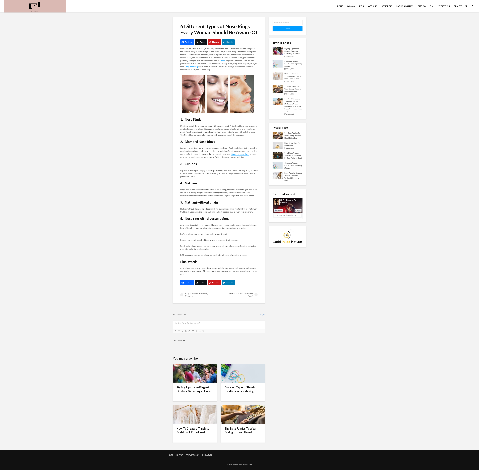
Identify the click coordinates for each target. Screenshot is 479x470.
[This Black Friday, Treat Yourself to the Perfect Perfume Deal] (278, 155)
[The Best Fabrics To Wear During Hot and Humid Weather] (243, 414)
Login (262, 315)
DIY (431, 6)
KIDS (361, 6)
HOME (340, 6)
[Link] (203, 331)
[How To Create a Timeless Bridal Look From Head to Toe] (195, 414)
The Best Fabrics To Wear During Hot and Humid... (241, 430)
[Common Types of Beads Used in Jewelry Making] (243, 373)
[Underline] (182, 331)
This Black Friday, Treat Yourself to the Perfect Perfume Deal (293, 155)
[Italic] (179, 331)
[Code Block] (200, 331)
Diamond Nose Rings (240, 154)
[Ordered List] (189, 331)
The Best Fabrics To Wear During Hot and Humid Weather (292, 88)
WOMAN (351, 6)
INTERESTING (443, 6)
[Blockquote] (196, 331)
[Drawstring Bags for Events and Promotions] (278, 145)
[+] (210, 331)
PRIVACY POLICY (192, 455)
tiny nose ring (192, 67)
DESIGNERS (386, 6)
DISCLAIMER (207, 455)
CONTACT (179, 455)
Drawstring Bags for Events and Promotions (292, 145)
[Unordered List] (193, 331)
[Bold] (175, 331)
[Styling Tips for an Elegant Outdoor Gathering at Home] (195, 373)
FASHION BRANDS (404, 6)
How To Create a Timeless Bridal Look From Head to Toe (292, 76)
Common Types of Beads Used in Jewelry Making (240, 389)
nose (223, 61)
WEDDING (372, 6)
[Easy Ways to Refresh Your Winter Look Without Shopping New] (278, 175)
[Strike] (186, 331)
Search (288, 28)
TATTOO (422, 6)
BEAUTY (458, 6)
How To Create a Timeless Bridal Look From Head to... (193, 430)
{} (206, 331)
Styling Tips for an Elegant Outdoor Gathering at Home (194, 389)
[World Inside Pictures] (287, 236)
